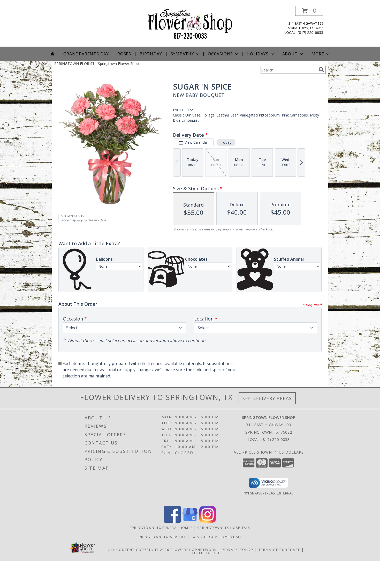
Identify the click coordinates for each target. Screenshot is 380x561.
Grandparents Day (86, 54)
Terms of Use (206, 553)
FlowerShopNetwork (194, 549)
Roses (124, 54)
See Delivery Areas (267, 398)
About (290, 54)
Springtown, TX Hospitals (223, 527)
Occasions (220, 54)
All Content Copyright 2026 (138, 549)
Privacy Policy (238, 549)
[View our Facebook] (172, 521)
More (317, 54)
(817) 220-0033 (310, 32)
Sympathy (182, 54)
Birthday (151, 54)
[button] (309, 11)
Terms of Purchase (279, 549)
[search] (321, 69)
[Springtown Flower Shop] (190, 23)
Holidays (257, 54)
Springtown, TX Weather (161, 536)
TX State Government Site (217, 536)
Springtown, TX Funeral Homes (161, 527)
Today (226, 142)
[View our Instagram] (207, 521)
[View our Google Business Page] (190, 521)
